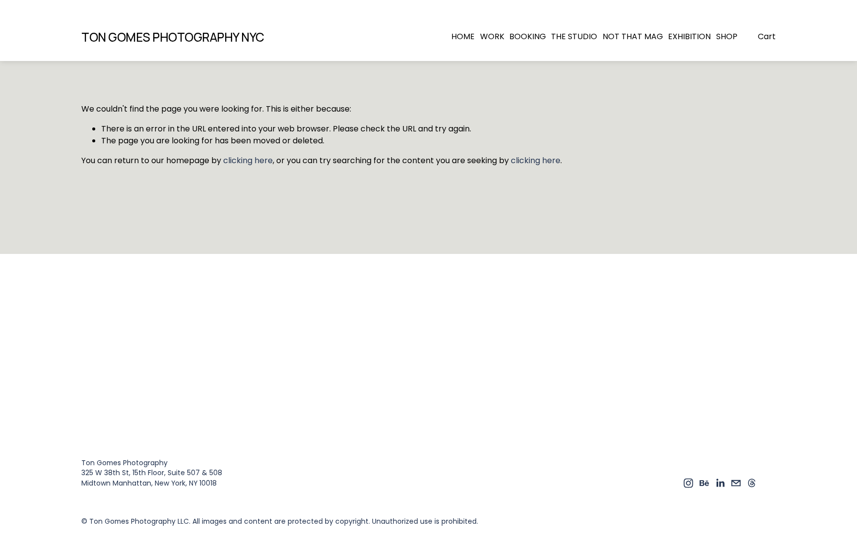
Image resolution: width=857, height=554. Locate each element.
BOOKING (527, 36)
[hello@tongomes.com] (736, 483)
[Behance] (704, 483)
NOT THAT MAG (633, 36)
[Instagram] (688, 483)
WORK (492, 36)
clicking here (248, 160)
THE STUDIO (574, 36)
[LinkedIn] (720, 483)
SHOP (726, 36)
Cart (767, 36)
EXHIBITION (689, 36)
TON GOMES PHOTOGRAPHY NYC (172, 37)
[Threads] (752, 483)
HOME (463, 36)
